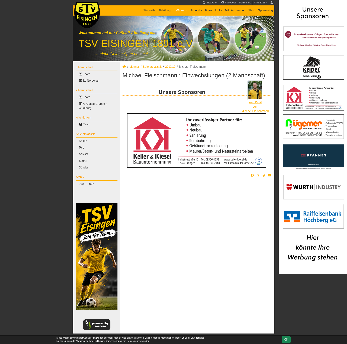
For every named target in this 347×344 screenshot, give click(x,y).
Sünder (83, 167)
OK (286, 339)
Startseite (149, 10)
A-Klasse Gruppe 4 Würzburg (93, 106)
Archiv (80, 177)
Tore (81, 147)
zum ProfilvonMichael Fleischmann (255, 107)
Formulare (245, 2)
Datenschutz (197, 338)
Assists (83, 154)
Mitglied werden (235, 10)
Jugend (195, 10)
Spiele (83, 140)
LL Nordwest (90, 80)
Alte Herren (83, 117)
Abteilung (164, 10)
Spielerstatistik (85, 134)
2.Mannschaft (84, 90)
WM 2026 (259, 2)
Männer (180, 10)
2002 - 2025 (86, 183)
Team (86, 74)
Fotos (208, 10)
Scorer (83, 160)
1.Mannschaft (84, 67)
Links (218, 10)
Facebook (230, 2)
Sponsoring (265, 10)
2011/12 (170, 66)
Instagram (212, 2)
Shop (251, 10)
